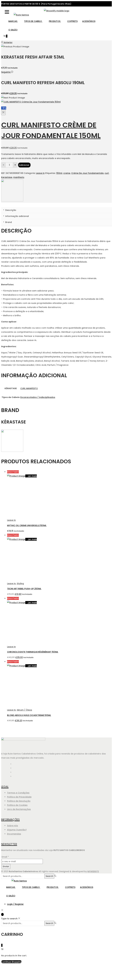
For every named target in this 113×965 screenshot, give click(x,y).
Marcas (13, 21)
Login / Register (15, 904)
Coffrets (72, 21)
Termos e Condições (18, 792)
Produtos (55, 21)
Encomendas (14, 833)
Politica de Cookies (17, 805)
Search (49, 876)
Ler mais (32, 475)
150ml (59, 173)
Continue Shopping (11, 961)
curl (107, 173)
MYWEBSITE (93, 871)
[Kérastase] (12, 200)
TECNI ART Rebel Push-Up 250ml (24, 588)
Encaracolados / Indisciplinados (37, 397)
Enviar (6, 866)
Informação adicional (17, 216)
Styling (20, 583)
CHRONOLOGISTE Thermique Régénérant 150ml (32, 651)
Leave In (40, 173)
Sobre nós (12, 825)
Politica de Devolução (18, 801)
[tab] (56, 210)
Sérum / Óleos (24, 709)
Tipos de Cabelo (33, 21)
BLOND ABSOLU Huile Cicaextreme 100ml (29, 715)
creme (66, 173)
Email (5, 856)
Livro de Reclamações (19, 809)
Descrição (10, 210)
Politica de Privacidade (19, 796)
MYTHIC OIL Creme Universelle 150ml (26, 525)
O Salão (13, 29)
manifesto (18, 177)
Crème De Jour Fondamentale (87, 173)
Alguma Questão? (17, 829)
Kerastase (6, 177)
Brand (8, 222)
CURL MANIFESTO (29, 388)
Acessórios (88, 21)
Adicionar (24, 165)
